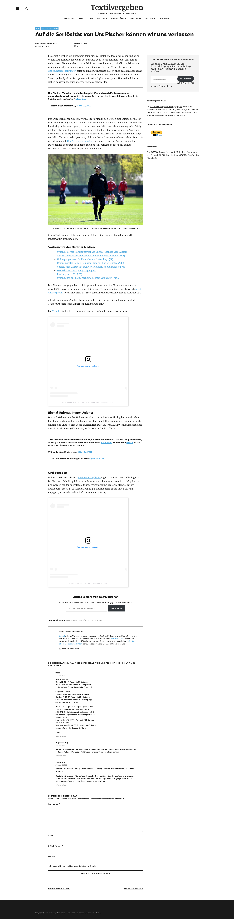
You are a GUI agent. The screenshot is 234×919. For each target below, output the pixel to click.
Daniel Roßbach (73, 631)
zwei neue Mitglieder (89, 477)
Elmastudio (96, 913)
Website (51, 856)
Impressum (135, 18)
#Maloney (106, 442)
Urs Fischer (97, 620)
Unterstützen (118, 18)
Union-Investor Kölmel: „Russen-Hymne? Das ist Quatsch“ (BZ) (90, 262)
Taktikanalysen (117, 638)
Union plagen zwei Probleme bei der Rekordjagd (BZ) (85, 259)
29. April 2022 (61, 764)
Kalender (102, 18)
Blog (38, 29)
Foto (179, 152)
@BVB (129, 442)
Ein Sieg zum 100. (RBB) (69, 274)
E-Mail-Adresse (55, 845)
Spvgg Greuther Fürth (77, 620)
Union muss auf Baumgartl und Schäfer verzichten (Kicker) (89, 277)
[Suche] (26, 8)
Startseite (69, 18)
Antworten (61, 736)
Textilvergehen (117, 7)
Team (90, 18)
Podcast (154, 155)
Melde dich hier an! (176, 115)
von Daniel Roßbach (46, 43)
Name (51, 835)
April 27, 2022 (84, 105)
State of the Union (50, 29)
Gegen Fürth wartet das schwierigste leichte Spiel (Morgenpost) (91, 266)
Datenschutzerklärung (157, 18)
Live (81, 18)
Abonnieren (116, 608)
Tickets (56, 311)
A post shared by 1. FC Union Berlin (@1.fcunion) (88, 583)
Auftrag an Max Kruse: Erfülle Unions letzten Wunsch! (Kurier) (91, 255)
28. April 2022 (42, 46)
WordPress (74, 913)
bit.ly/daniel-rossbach (71, 648)
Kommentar (54, 803)
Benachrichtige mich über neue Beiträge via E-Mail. (73, 865)
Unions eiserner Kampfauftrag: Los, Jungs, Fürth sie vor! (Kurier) (92, 251)
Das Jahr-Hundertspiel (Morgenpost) (76, 270)
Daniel (62, 635)
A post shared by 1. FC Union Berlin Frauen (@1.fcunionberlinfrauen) (88, 402)
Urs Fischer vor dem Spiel (81, 141)
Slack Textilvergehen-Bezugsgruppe (166, 106)
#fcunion (80, 99)
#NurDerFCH (85, 452)
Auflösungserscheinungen (62, 70)
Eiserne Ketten (165, 152)
